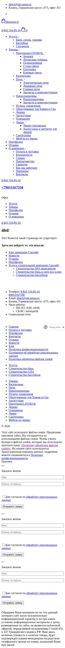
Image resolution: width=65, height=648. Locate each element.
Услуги (13, 36)
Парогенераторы (19, 390)
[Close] (2, 465)
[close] (63, 327)
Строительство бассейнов (32, 275)
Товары (14, 49)
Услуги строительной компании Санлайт (34, 265)
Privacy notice (54, 327)
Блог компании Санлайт (24, 252)
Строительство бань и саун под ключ (38, 271)
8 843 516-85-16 (11, 30)
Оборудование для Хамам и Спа (28, 397)
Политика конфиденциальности (28, 349)
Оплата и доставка (20, 329)
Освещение (16, 410)
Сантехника (16, 416)
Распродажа (16, 384)
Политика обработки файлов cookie (31, 359)
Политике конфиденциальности (22, 456)
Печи (12, 387)
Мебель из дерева (19, 420)
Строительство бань (21, 368)
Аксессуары (16, 400)
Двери (12, 413)
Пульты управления (21, 394)
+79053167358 (12, 187)
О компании (17, 148)
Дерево (13, 407)
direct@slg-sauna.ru (20, 4)
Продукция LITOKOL (22, 403)
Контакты (15, 336)
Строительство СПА (21, 371)
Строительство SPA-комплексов (36, 268)
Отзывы (14, 145)
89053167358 (17, 294)
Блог (11, 346)
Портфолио (16, 141)
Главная (13, 326)
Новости (14, 255)
